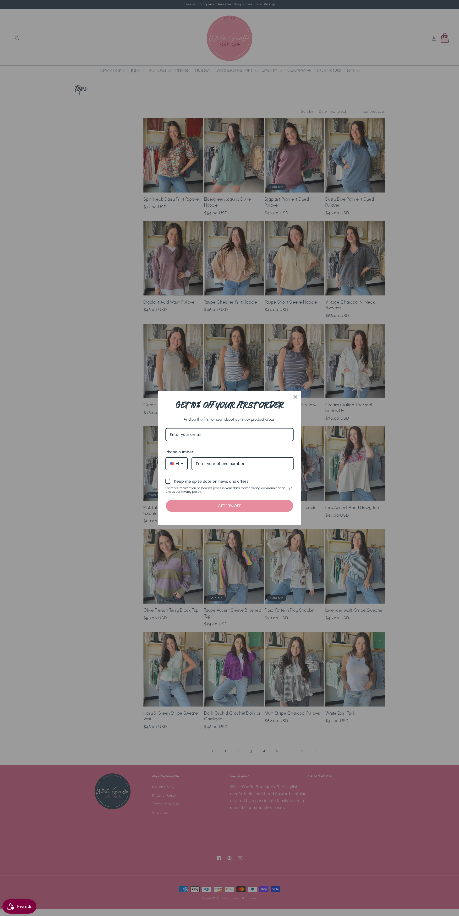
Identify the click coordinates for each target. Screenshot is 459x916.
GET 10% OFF (229, 506)
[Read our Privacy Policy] (291, 489)
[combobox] (176, 463)
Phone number (179, 452)
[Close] (295, 397)
